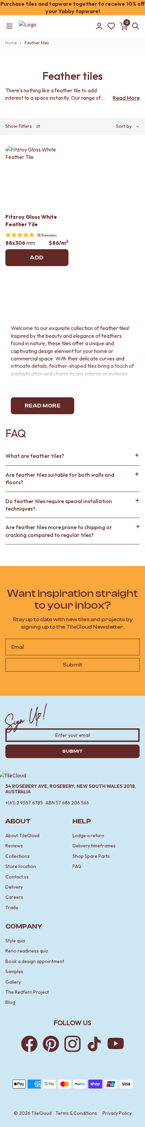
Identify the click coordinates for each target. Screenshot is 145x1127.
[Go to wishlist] (111, 26)
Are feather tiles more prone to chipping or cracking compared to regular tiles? (58, 531)
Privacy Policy (117, 1113)
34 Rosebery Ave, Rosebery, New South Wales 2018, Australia (70, 789)
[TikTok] (94, 1044)
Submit (72, 665)
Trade (11, 908)
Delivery (14, 887)
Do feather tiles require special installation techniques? (58, 505)
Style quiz (15, 941)
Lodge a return (88, 835)
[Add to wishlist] (59, 155)
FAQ (76, 866)
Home (11, 42)
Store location (20, 866)
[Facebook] (29, 1044)
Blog (10, 1002)
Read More (126, 97)
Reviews (14, 846)
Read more (42, 406)
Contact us (17, 877)
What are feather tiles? (34, 455)
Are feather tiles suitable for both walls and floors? (59, 478)
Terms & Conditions (76, 1113)
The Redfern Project (27, 992)
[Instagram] (72, 1044)
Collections (17, 856)
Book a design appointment (34, 961)
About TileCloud (22, 835)
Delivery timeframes (94, 846)
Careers (14, 897)
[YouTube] (116, 1044)
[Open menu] (9, 26)
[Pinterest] (51, 1044)
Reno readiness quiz (26, 951)
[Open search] (134, 26)
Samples (14, 971)
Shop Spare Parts (91, 856)
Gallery (13, 982)
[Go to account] (99, 26)
